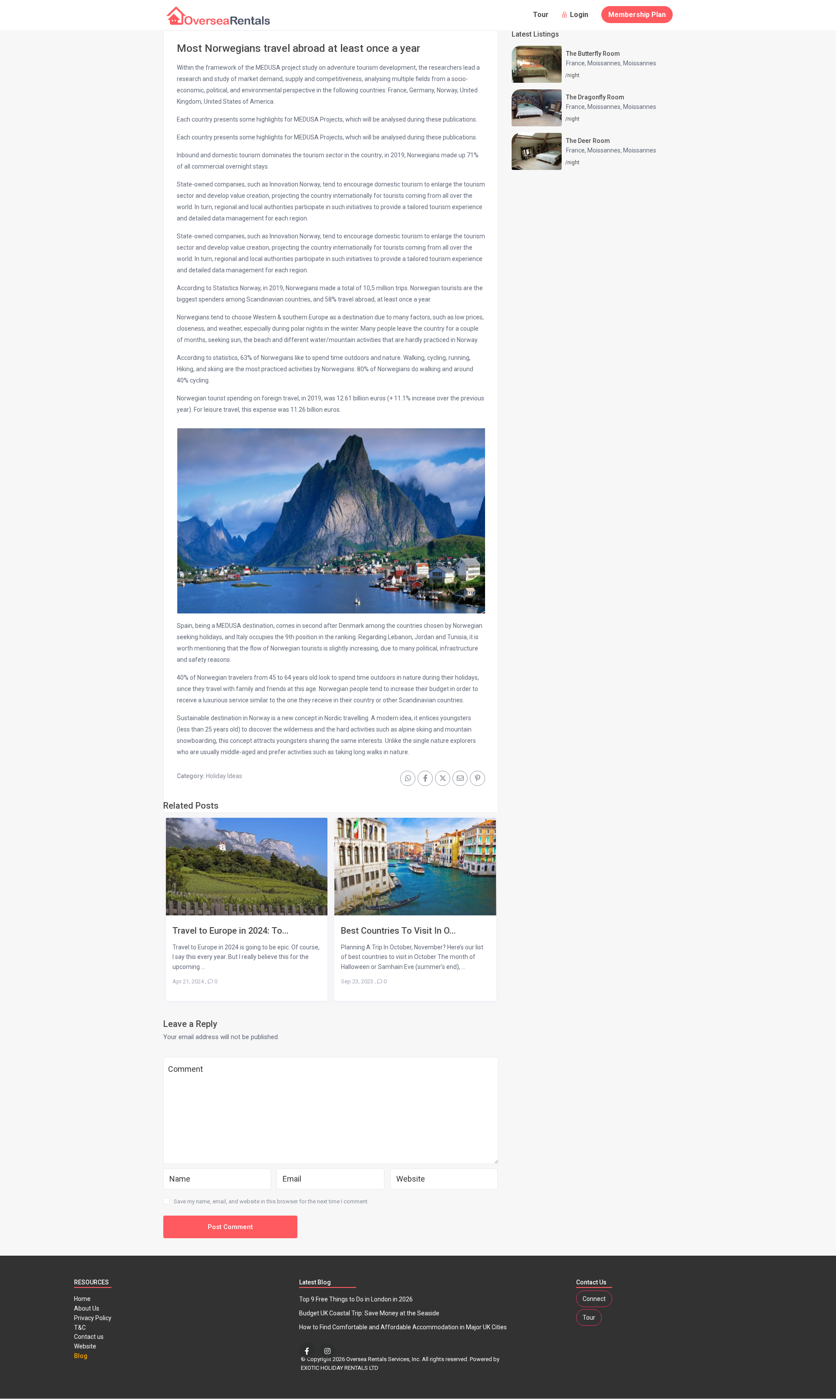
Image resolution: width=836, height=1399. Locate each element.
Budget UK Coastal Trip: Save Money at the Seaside (369, 1313)
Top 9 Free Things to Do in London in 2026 (356, 1299)
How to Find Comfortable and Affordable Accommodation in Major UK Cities (403, 1327)
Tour (541, 14)
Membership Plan (637, 14)
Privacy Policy (92, 1317)
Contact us (89, 1336)
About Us (86, 1308)
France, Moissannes (593, 63)
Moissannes (639, 63)
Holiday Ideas (224, 775)
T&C (80, 1327)
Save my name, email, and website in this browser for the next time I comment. (271, 1201)
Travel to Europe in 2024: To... (230, 930)
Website (85, 1346)
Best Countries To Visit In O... (398, 930)
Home (82, 1298)
